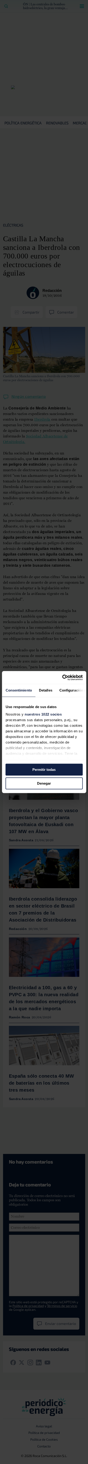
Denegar (44, 783)
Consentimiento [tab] (18, 690)
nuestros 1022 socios (43, 714)
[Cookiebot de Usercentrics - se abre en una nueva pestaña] (63, 677)
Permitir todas (44, 770)
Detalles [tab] (45, 690)
